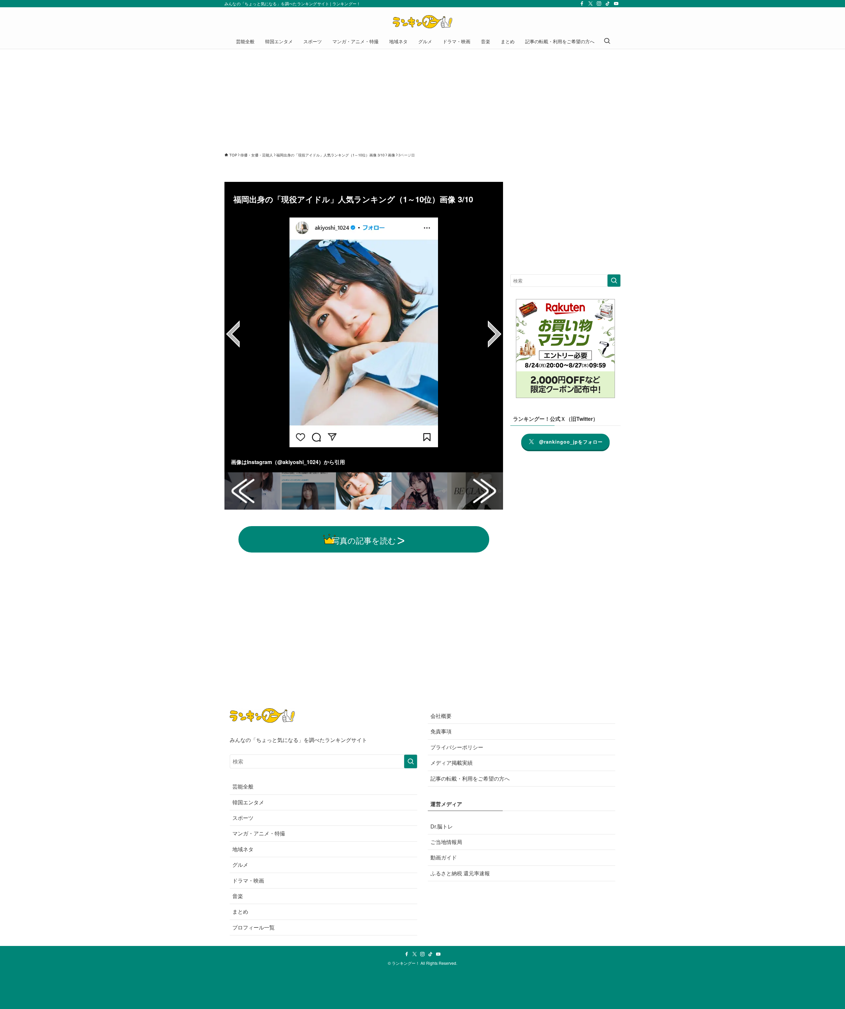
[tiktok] (607, 3)
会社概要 (441, 716)
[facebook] (582, 3)
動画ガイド (443, 857)
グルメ (240, 864)
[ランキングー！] (422, 21)
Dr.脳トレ (441, 826)
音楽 (237, 896)
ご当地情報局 (446, 842)
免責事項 (441, 731)
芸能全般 (243, 786)
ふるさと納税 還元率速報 (460, 873)
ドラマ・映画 (248, 880)
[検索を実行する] (614, 280)
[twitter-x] (590, 3)
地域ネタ (243, 849)
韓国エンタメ (248, 802)
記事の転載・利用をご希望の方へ (470, 778)
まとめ (240, 911)
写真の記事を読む (364, 540)
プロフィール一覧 (253, 927)
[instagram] (599, 3)
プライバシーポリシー (456, 747)
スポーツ (243, 818)
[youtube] (616, 3)
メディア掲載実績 (451, 762)
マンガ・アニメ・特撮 (258, 833)
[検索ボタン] (607, 41)
